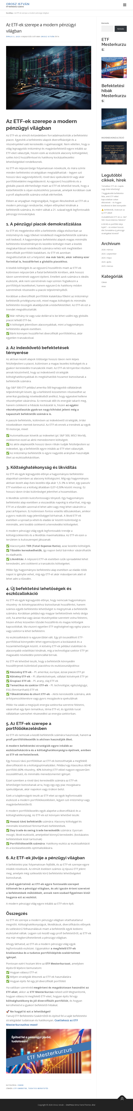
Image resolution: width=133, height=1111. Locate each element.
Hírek (103, 286)
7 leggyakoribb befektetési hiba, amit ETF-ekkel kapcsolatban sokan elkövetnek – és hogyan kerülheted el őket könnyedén (113, 199)
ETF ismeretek (20, 1088)
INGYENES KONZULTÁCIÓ (112, 138)
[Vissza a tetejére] (122, 1098)
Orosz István (17, 4)
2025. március (107, 266)
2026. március (107, 249)
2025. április (106, 262)
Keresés (105, 23)
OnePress (70, 1105)
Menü (124, 5)
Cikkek (21, 1085)
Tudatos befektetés (38, 1088)
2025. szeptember (109, 254)
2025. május (106, 258)
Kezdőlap (9, 13)
